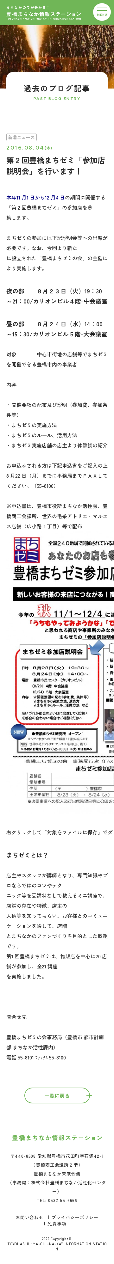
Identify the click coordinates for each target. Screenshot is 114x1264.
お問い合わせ (30, 1217)
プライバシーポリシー (75, 1217)
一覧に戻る (57, 1095)
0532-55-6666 (62, 1200)
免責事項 (57, 1223)
